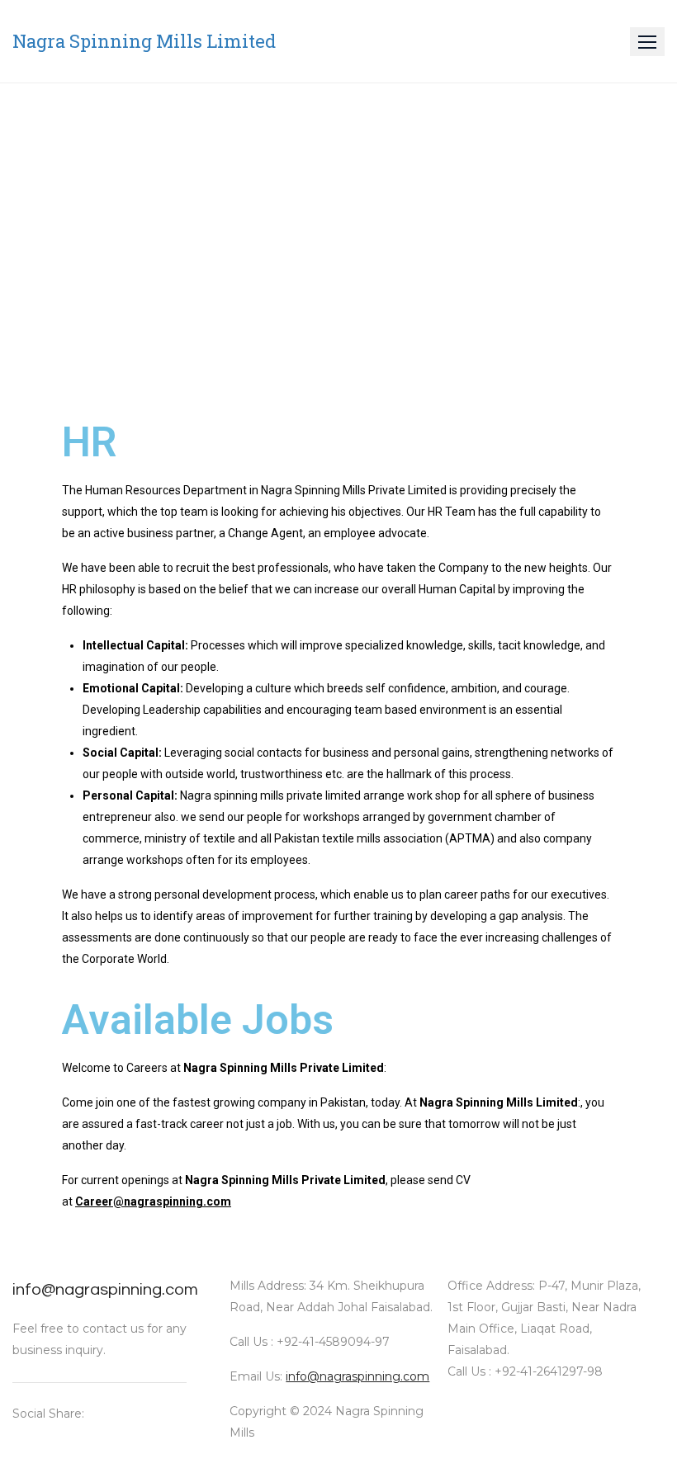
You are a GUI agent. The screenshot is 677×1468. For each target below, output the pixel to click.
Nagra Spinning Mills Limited (144, 41)
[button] (647, 41)
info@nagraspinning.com (105, 1290)
